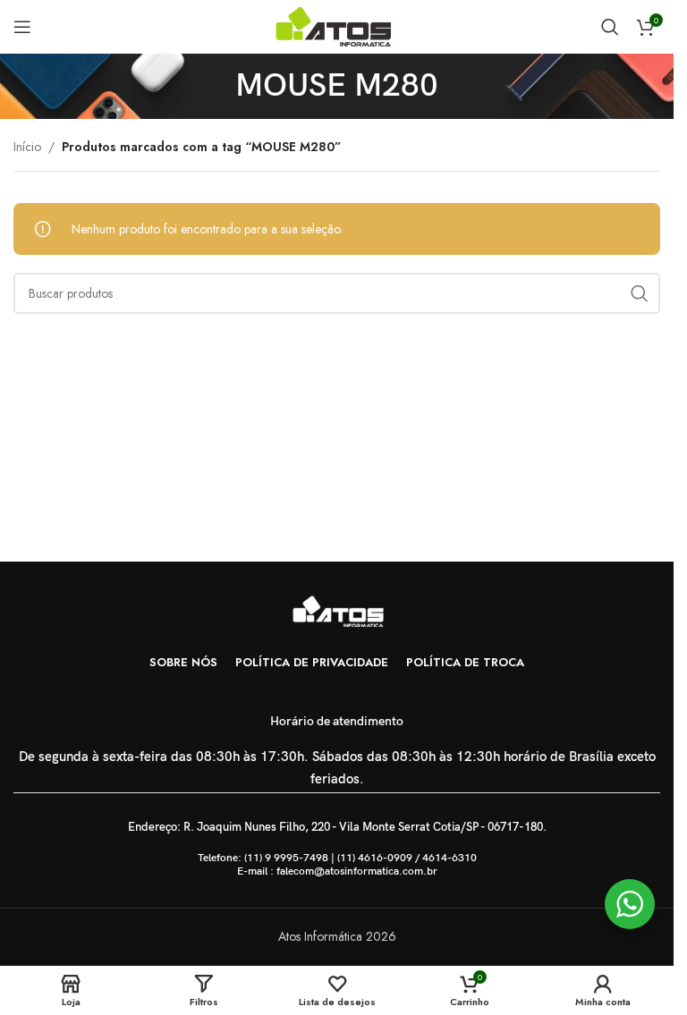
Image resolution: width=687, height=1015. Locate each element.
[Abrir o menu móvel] (22, 27)
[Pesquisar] (610, 27)
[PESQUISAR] (639, 293)
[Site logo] (337, 25)
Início (27, 147)
